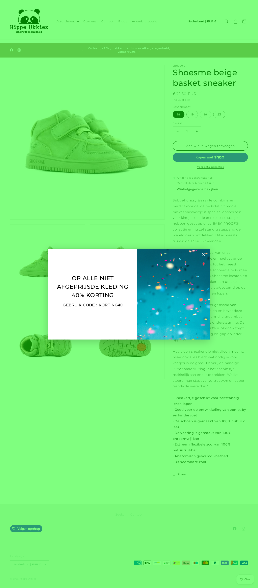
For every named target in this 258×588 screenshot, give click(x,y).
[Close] (204, 256)
